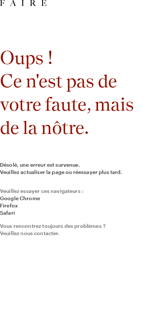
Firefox (9, 205)
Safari (7, 213)
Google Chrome (20, 198)
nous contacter (39, 233)
